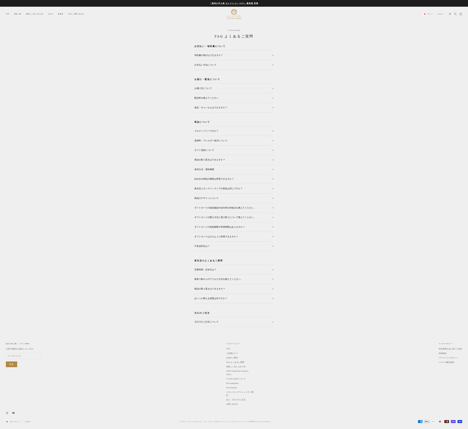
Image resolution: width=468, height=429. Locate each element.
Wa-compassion (232, 383)
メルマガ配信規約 (446, 362)
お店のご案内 (232, 358)
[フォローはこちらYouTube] (13, 413)
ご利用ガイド (232, 353)
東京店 (60, 14)
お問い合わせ (232, 404)
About (50, 14)
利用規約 (443, 353)
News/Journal (231, 388)
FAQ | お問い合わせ (76, 14)
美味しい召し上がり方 (34, 14)
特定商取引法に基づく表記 (450, 349)
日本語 (440, 14)
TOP (7, 14)
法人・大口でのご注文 (236, 400)
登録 (11, 364)
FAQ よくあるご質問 (235, 362)
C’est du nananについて (236, 379)
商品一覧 (17, 14)
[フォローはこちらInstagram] (7, 413)
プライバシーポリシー (448, 358)
